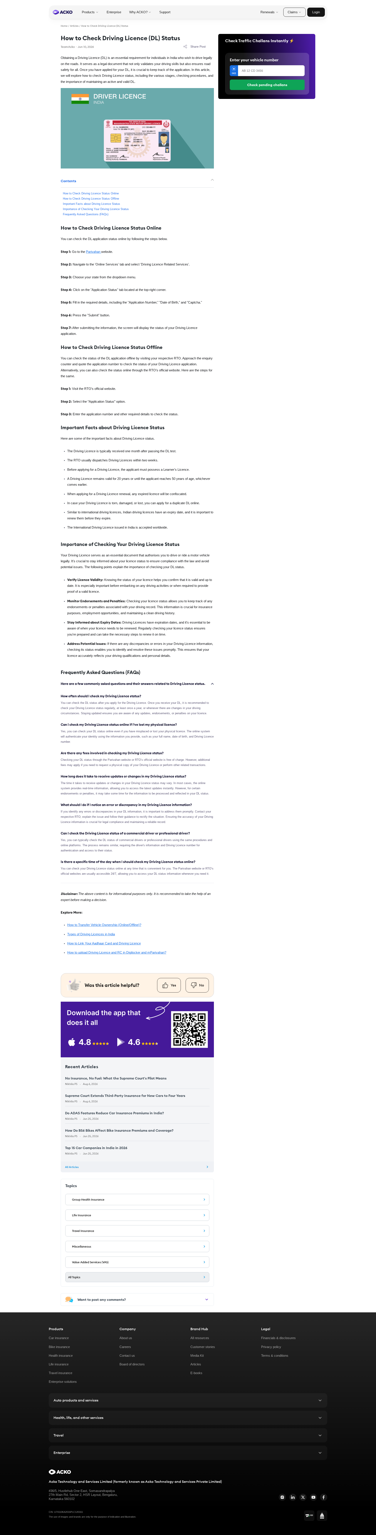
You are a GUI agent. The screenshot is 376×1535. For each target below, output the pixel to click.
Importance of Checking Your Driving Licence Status (96, 209)
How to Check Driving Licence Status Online (91, 193)
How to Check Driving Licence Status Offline (91, 198)
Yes (173, 985)
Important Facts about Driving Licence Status (91, 203)
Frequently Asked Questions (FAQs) (85, 214)
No (201, 985)
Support (164, 12)
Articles (74, 25)
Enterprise (114, 12)
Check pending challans (267, 85)
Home (64, 25)
